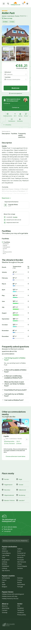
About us (5, 606)
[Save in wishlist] (26, 421)
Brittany (4, 564)
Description (6, 133)
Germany (4, 16)
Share (5, 21)
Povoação (20, 560)
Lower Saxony (10, 16)
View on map (8, 18)
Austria (19, 582)
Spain (4, 584)
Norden (17, 16)
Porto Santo (21, 555)
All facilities (8, 124)
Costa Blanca (6, 553)
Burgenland (5, 560)
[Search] (8, 3)
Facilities (14, 133)
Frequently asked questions (22, 135)
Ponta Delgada (22, 566)
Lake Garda (5, 555)
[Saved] (23, 3)
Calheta (19, 549)
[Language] (27, 3)
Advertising (5, 608)
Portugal (20, 587)
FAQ (18, 606)
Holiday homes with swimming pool (13, 594)
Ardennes (5, 551)
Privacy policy (21, 615)
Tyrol (3, 557)
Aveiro (19, 551)
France (4, 580)
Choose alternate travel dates (15, 456)
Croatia (19, 580)
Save (12, 21)
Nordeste (20, 557)
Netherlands (6, 578)
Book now (15, 88)
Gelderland (5, 566)
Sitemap (4, 612)
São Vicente (6, 570)
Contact (4, 610)
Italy (3, 582)
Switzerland (21, 584)
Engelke (6, 436)
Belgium (4, 587)
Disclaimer (20, 608)
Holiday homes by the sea (10, 598)
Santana (20, 568)
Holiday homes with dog (9, 596)
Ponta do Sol (21, 553)
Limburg (4, 562)
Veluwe (4, 549)
